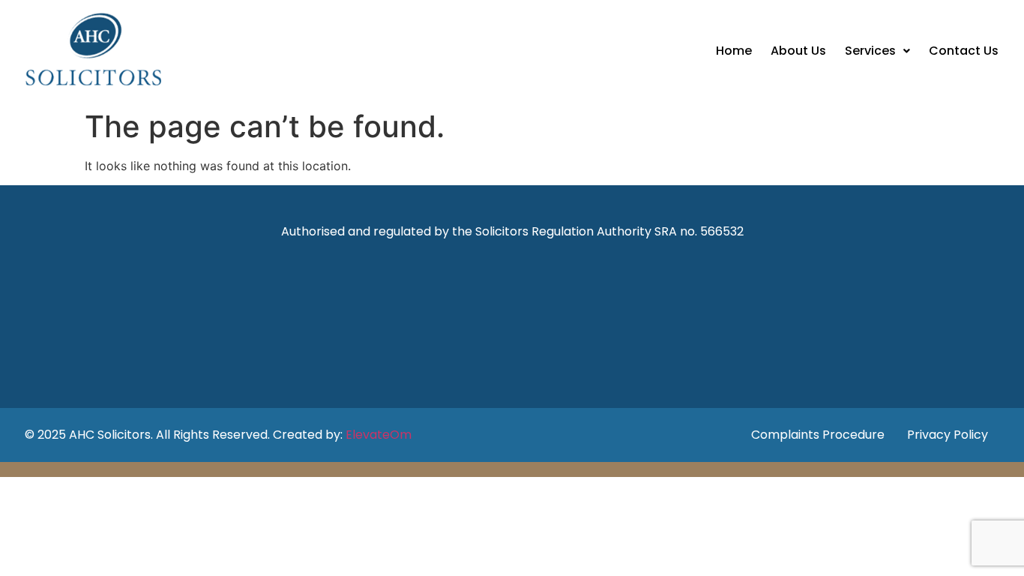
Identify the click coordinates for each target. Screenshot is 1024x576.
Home (734, 50)
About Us (798, 50)
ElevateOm (379, 434)
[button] (877, 51)
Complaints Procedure (818, 434)
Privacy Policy (947, 434)
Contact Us (964, 50)
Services (870, 50)
